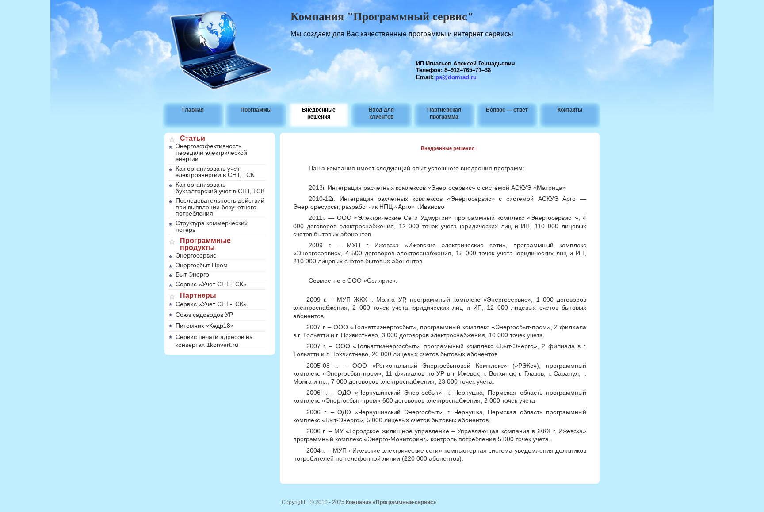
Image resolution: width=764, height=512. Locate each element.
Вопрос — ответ (507, 110)
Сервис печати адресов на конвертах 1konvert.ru (214, 340)
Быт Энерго (192, 274)
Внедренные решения (319, 113)
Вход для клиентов (381, 113)
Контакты (570, 110)
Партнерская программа (444, 113)
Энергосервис (196, 255)
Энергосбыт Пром (202, 265)
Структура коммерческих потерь (212, 226)
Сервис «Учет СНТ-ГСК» (211, 284)
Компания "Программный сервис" (382, 16)
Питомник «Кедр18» (205, 325)
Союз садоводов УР (204, 314)
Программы (256, 110)
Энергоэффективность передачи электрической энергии (211, 152)
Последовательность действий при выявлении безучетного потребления (220, 207)
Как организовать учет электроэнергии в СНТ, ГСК (215, 172)
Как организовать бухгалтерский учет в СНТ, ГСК (220, 188)
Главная (193, 110)
